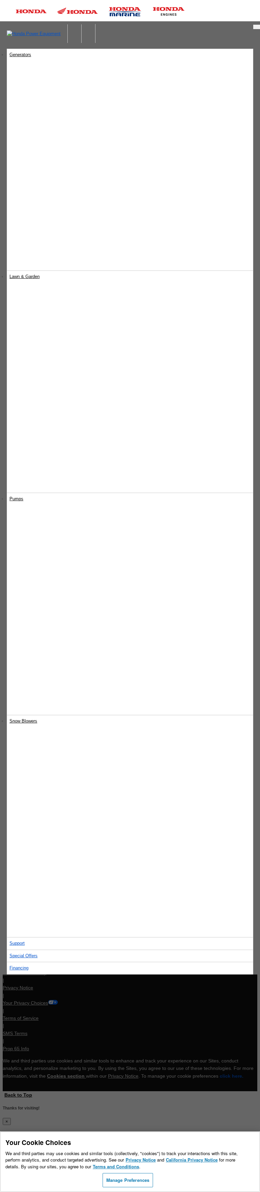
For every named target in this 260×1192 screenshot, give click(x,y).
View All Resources (49, 487)
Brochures (40, 464)
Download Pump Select (52, 679)
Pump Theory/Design (50, 671)
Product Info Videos (35, 258)
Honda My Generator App (54, 235)
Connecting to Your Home (55, 204)
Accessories (42, 227)
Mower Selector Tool (50, 387)
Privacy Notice (18, 987)
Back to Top (18, 1095)
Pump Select (42, 687)
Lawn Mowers (26, 292)
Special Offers (44, 472)
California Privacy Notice (192, 1159)
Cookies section (66, 1076)
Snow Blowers (23, 721)
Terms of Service (21, 1018)
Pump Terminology (48, 663)
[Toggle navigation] (256, 27)
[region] (130, 1161)
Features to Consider (50, 853)
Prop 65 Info (16, 1048)
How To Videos (31, 266)
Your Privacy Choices (25, 1003)
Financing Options (47, 480)
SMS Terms (15, 1033)
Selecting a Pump (47, 648)
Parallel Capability (47, 219)
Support (17, 943)
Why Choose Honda (49, 640)
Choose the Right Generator (57, 196)
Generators (20, 54)
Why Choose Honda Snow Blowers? (65, 861)
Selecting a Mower (48, 395)
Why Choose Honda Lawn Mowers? (64, 403)
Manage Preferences (127, 1180)
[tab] (130, 293)
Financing (18, 967)
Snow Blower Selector (51, 869)
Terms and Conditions (116, 1166)
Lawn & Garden (24, 276)
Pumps (16, 498)
